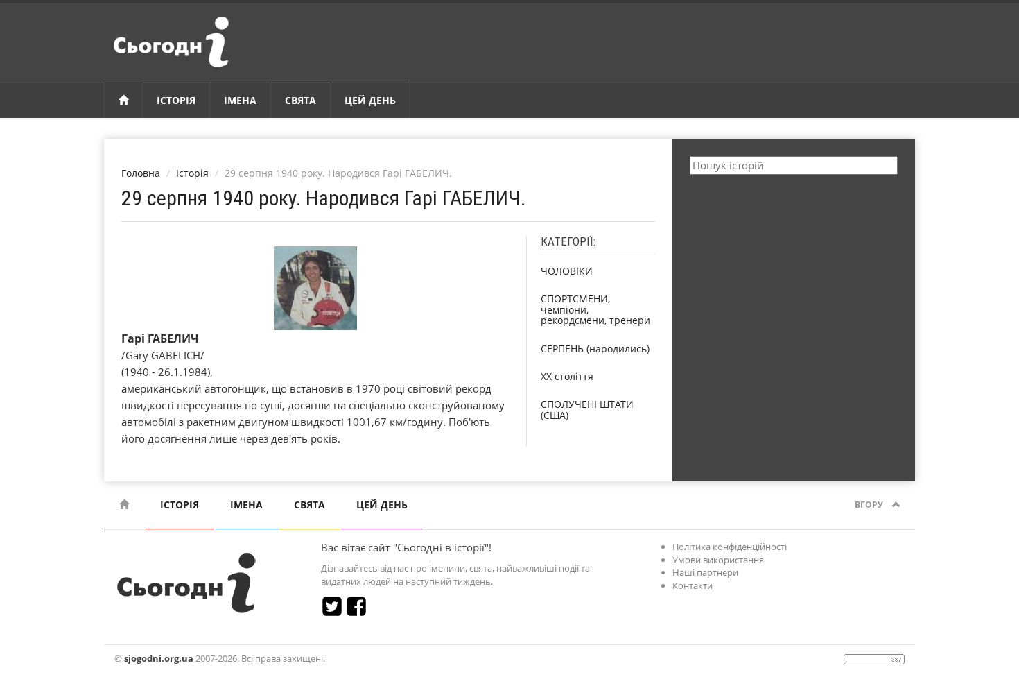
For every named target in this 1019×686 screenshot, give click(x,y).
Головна (140, 173)
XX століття (567, 376)
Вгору (870, 505)
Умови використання (718, 560)
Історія (176, 100)
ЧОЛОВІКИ (567, 270)
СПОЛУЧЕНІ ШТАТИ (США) (587, 409)
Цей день (370, 100)
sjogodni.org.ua (158, 658)
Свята (300, 100)
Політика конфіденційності (729, 546)
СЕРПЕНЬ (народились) (595, 348)
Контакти (692, 585)
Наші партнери (705, 572)
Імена (240, 100)
